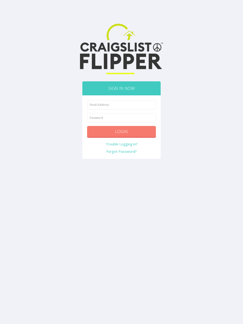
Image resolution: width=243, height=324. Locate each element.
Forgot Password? (121, 151)
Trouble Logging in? (122, 144)
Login (121, 131)
